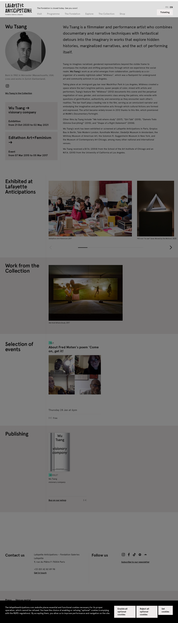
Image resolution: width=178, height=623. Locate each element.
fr (166, 7)
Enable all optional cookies (122, 611)
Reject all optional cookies (144, 611)
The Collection (106, 14)
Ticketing (165, 12)
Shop (122, 14)
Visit (39, 14)
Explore (89, 14)
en (171, 7)
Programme (53, 14)
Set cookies (165, 610)
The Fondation (72, 14)
